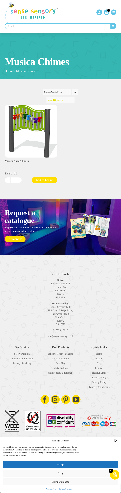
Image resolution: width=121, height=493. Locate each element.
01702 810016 (60, 330)
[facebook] (44, 399)
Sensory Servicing (21, 363)
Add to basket (44, 180)
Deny (60, 473)
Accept (60, 464)
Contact (99, 368)
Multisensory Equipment (60, 372)
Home (9, 71)
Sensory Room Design (22, 358)
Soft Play (60, 363)
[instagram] (55, 399)
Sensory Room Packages (60, 353)
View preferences (60, 482)
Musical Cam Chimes (17, 160)
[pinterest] (65, 399)
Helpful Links (99, 372)
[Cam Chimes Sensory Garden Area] (31, 106)
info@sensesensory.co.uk (60, 336)
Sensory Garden (60, 358)
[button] (116, 440)
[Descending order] (75, 92)
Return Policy (99, 377)
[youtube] (76, 399)
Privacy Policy (99, 382)
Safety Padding (22, 353)
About (99, 358)
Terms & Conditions (99, 387)
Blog (99, 363)
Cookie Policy (51, 489)
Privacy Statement (66, 489)
